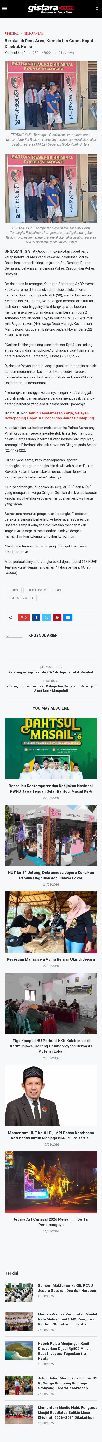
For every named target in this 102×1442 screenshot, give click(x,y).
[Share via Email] (67, 617)
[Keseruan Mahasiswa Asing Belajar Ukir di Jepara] (51, 922)
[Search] (97, 9)
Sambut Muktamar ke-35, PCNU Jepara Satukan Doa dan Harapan (67, 1288)
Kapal (59, 590)
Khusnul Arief (15, 53)
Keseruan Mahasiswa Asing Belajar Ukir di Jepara (51, 959)
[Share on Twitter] (46, 617)
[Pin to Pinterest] (57, 617)
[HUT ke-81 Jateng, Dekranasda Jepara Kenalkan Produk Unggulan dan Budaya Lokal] (51, 835)
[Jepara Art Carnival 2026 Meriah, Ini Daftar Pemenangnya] (51, 1182)
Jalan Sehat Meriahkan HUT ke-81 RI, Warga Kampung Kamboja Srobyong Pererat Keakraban (67, 1383)
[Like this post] (25, 617)
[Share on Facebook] (36, 617)
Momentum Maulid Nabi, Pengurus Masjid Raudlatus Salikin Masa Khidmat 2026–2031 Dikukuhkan (67, 1413)
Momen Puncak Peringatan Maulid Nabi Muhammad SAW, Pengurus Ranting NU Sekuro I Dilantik (67, 1319)
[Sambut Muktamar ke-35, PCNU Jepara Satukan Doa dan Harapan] (19, 1292)
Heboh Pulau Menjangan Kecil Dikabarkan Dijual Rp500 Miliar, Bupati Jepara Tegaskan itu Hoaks (64, 1351)
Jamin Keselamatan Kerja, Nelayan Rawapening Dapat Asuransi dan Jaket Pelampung (49, 415)
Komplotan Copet (20, 598)
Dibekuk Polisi (37, 590)
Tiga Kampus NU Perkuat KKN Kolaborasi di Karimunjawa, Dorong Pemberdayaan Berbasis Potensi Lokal (51, 1046)
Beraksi (13, 590)
